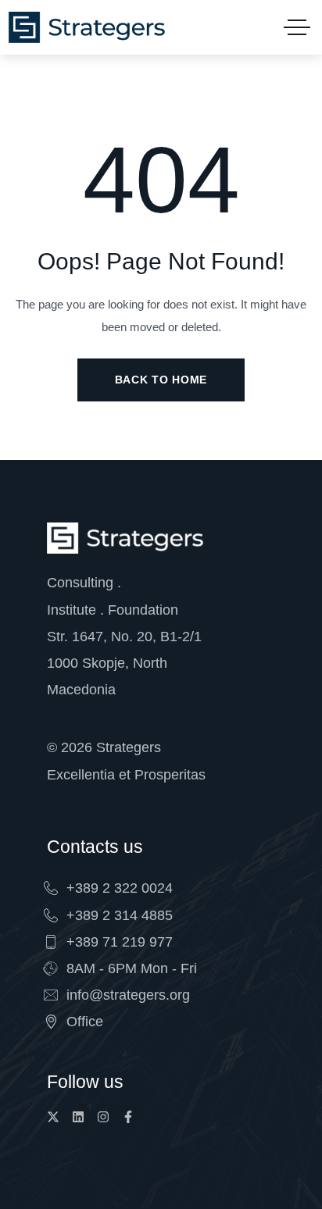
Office (84, 1021)
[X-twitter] (53, 1117)
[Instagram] (103, 1117)
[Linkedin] (78, 1117)
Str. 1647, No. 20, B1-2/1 (124, 636)
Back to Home (161, 379)
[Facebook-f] (128, 1117)
